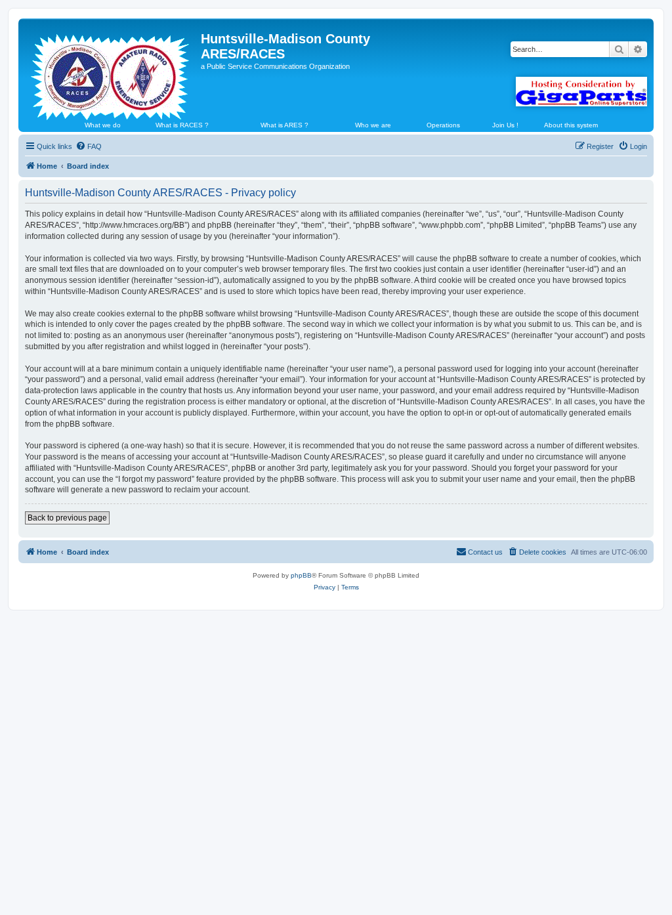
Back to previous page (67, 517)
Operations (443, 125)
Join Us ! (505, 125)
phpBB (301, 575)
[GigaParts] (581, 91)
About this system (571, 125)
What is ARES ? (284, 125)
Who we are (373, 125)
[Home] (111, 71)
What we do (103, 125)
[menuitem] (88, 146)
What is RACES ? (182, 125)
